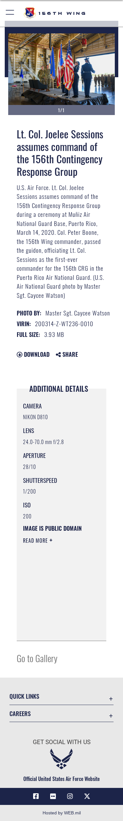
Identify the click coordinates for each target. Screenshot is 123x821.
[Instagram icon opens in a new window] (70, 796)
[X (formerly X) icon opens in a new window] (87, 796)
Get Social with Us (62, 742)
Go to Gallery (37, 658)
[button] (10, 13)
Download (36, 354)
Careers (20, 713)
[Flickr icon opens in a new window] (53, 796)
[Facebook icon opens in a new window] (36, 796)
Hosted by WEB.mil (62, 812)
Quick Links (24, 696)
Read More (36, 540)
